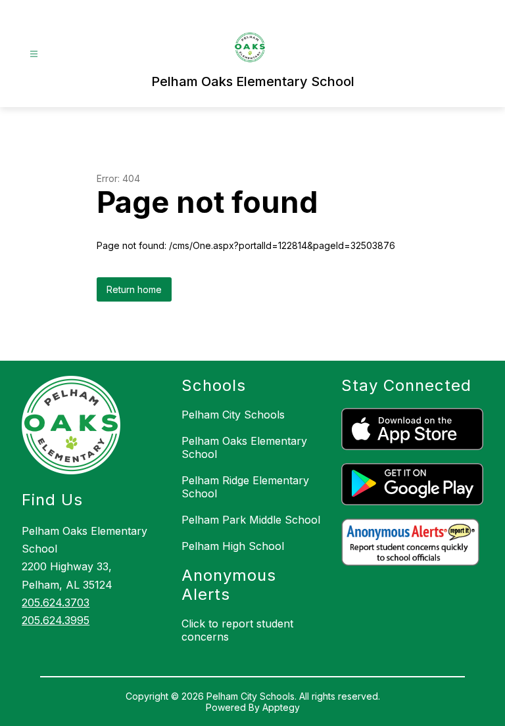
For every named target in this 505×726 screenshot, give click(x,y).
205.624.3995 (55, 620)
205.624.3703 (55, 602)
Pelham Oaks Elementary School (244, 447)
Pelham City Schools (233, 414)
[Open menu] (33, 54)
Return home (134, 289)
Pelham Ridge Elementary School (245, 487)
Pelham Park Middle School (250, 519)
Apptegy (281, 707)
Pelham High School (232, 546)
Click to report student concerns (237, 630)
